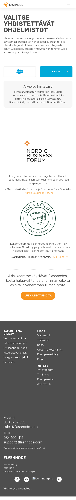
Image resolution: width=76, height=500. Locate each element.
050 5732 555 (14, 422)
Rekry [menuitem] (40, 345)
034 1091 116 (13, 438)
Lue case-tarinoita (38, 295)
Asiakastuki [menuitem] (44, 384)
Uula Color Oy (60, 257)
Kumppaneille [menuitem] (45, 379)
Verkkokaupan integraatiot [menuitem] (19, 338)
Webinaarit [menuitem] (43, 335)
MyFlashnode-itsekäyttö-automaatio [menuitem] (19, 347)
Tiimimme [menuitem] (43, 374)
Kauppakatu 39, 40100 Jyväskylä (19, 471)
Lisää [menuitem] (41, 331)
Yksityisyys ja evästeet (17, 488)
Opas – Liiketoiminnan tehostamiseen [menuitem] (53, 349)
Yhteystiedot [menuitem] (45, 369)
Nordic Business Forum (39, 192)
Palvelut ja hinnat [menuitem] (13, 333)
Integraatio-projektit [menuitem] (16, 357)
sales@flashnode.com (21, 427)
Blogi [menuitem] (40, 359)
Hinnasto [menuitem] (9, 362)
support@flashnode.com (23, 442)
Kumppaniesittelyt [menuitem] (48, 354)
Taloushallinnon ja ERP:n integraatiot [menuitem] (19, 343)
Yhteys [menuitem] (42, 365)
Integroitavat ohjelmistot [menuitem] (19, 352)
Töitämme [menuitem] (43, 340)
